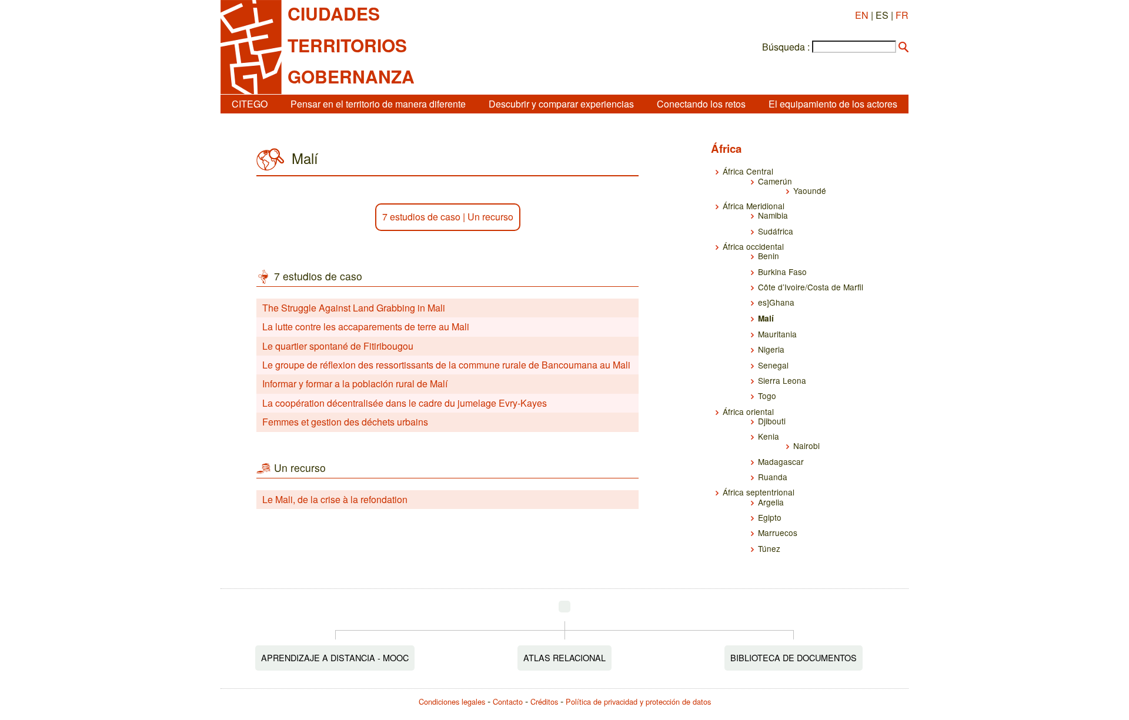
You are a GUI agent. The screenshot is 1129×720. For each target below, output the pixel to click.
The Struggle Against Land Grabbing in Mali (353, 307)
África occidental (753, 246)
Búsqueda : (786, 47)
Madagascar (781, 461)
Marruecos (777, 532)
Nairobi (806, 445)
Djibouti (772, 421)
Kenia (768, 436)
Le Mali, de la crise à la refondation (334, 499)
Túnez (769, 548)
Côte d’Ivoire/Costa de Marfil (810, 287)
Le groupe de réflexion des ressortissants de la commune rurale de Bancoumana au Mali (446, 364)
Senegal (773, 365)
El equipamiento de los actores (833, 103)
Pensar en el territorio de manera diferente (378, 103)
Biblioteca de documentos (793, 657)
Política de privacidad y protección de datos (638, 701)
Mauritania (777, 334)
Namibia (773, 215)
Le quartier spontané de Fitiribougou (337, 346)
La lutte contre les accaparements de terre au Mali (365, 326)
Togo (767, 395)
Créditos (544, 701)
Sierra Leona (782, 380)
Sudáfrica (775, 231)
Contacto (508, 701)
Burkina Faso (782, 271)
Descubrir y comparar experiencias (561, 103)
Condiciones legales (452, 701)
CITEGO (250, 103)
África (726, 148)
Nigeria (771, 349)
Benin (768, 256)
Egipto (769, 517)
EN (862, 15)
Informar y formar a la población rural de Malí (354, 383)
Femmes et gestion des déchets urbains (345, 421)
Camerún (775, 181)
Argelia (771, 502)
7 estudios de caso (421, 216)
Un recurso (490, 216)
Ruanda (772, 477)
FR (902, 15)
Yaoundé (809, 190)
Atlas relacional (564, 657)
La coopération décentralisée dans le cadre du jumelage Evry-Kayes (404, 403)
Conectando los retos (701, 103)
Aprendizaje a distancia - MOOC (335, 657)
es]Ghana (776, 302)
